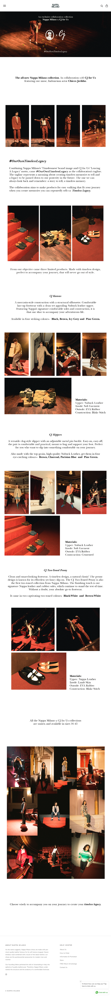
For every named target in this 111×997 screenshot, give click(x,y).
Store (62, 960)
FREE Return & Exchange (68, 964)
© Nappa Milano (12, 991)
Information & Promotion (68, 957)
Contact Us (63, 967)
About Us (63, 949)
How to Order (64, 953)
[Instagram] (6, 974)
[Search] (102, 6)
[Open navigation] (4, 6)
